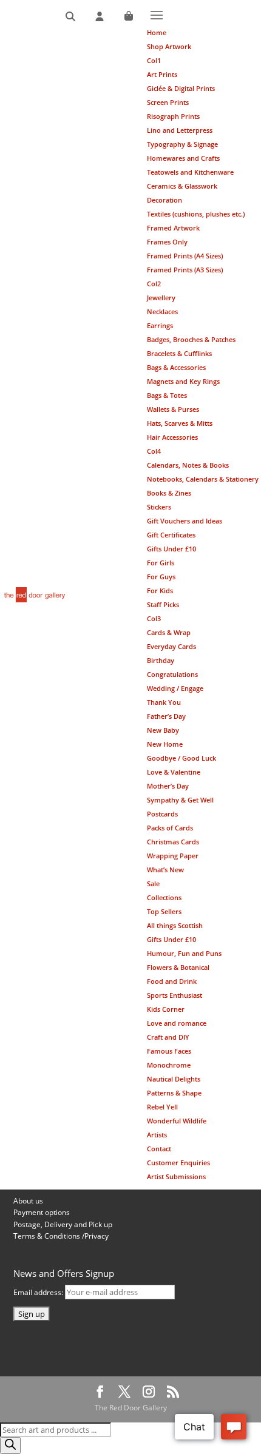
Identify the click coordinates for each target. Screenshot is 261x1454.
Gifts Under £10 (171, 548)
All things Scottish (175, 925)
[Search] (70, 17)
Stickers (159, 506)
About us (28, 1201)
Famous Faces (169, 1050)
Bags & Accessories (176, 367)
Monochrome (169, 1064)
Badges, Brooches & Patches (191, 339)
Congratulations (172, 674)
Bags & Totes (167, 395)
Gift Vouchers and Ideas (184, 520)
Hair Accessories (172, 437)
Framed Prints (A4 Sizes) (185, 255)
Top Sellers (164, 911)
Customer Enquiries (178, 1162)
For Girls (160, 562)
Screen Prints (168, 102)
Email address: (39, 1292)
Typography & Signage (182, 144)
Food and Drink (172, 981)
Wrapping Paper (172, 855)
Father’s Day (166, 716)
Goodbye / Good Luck (181, 757)
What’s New (165, 869)
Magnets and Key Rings (183, 381)
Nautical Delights (173, 1078)
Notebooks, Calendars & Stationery (203, 478)
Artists (157, 1134)
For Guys (161, 576)
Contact (159, 1148)
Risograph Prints (173, 116)
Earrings (160, 325)
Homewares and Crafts (183, 158)
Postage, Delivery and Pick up (62, 1224)
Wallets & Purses (173, 409)
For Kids (160, 590)
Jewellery (161, 297)
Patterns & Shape (174, 1092)
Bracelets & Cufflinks (179, 353)
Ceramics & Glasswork (182, 185)
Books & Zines (169, 492)
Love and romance (176, 1023)
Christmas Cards (173, 841)
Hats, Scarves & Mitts (179, 423)
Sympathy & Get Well (180, 799)
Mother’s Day (168, 785)
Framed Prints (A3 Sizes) (185, 269)
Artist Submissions (176, 1176)
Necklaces (162, 311)
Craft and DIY (168, 1037)
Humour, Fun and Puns (184, 953)
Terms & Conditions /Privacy (61, 1236)
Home (156, 32)
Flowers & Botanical (178, 967)
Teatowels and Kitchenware (190, 172)
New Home (165, 744)
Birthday (160, 660)
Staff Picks (163, 604)
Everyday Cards (171, 646)
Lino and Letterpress (179, 130)
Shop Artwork (169, 46)
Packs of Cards (170, 827)
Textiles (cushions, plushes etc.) (196, 213)
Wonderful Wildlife (176, 1120)
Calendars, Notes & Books (188, 465)
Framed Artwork (173, 227)
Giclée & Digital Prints (181, 88)
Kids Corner (166, 1009)
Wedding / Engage (175, 688)
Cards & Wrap (169, 632)
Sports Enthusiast (174, 995)
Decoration (164, 199)
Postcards (162, 813)
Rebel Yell (162, 1106)
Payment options (41, 1212)
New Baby (163, 730)
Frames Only (167, 241)
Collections (164, 897)
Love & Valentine (173, 771)
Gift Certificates (171, 534)
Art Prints (162, 74)
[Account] (99, 17)
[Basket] (129, 17)
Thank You (164, 702)
